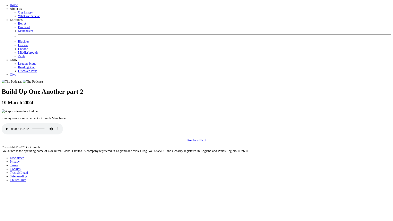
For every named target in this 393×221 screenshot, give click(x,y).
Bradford (24, 27)
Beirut (22, 23)
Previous (193, 140)
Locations (24, 38)
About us (25, 12)
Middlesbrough (28, 52)
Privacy (15, 161)
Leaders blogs (27, 63)
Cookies (15, 169)
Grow (23, 65)
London (23, 49)
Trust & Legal (19, 172)
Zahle (21, 56)
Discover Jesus (27, 71)
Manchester (25, 31)
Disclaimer (17, 158)
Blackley (23, 41)
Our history (25, 12)
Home (14, 5)
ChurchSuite (18, 180)
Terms (14, 165)
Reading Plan (26, 67)
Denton (23, 45)
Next (202, 140)
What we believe (29, 16)
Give (13, 74)
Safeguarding (18, 176)
